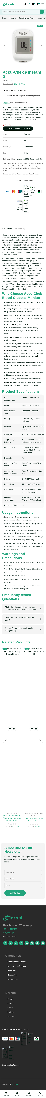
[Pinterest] (21, 943)
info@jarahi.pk (8, 933)
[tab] (7, 229)
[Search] (42, 12)
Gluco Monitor (22, 166)
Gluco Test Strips (12, 813)
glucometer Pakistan (10, 168)
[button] (25, 4)
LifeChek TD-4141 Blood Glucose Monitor (34, 820)
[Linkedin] (26, 943)
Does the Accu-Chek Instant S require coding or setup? (19, 629)
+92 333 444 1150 (10, 929)
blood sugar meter (30, 163)
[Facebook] (5, 943)
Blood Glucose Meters (26, 18)
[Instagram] (16, 943)
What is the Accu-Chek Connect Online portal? (19, 619)
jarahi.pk (15, 1084)
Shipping (6, 103)
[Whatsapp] (32, 943)
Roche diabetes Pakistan (27, 168)
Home (4, 18)
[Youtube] (43, 943)
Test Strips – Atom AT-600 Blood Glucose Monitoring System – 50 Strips (12, 818)
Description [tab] (7, 228)
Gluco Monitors (34, 174)
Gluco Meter (12, 166)
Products (13, 18)
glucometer (32, 166)
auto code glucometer (15, 163)
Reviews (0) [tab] (20, 228)
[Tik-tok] (37, 943)
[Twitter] (10, 943)
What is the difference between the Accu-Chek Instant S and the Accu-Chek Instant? (21, 608)
